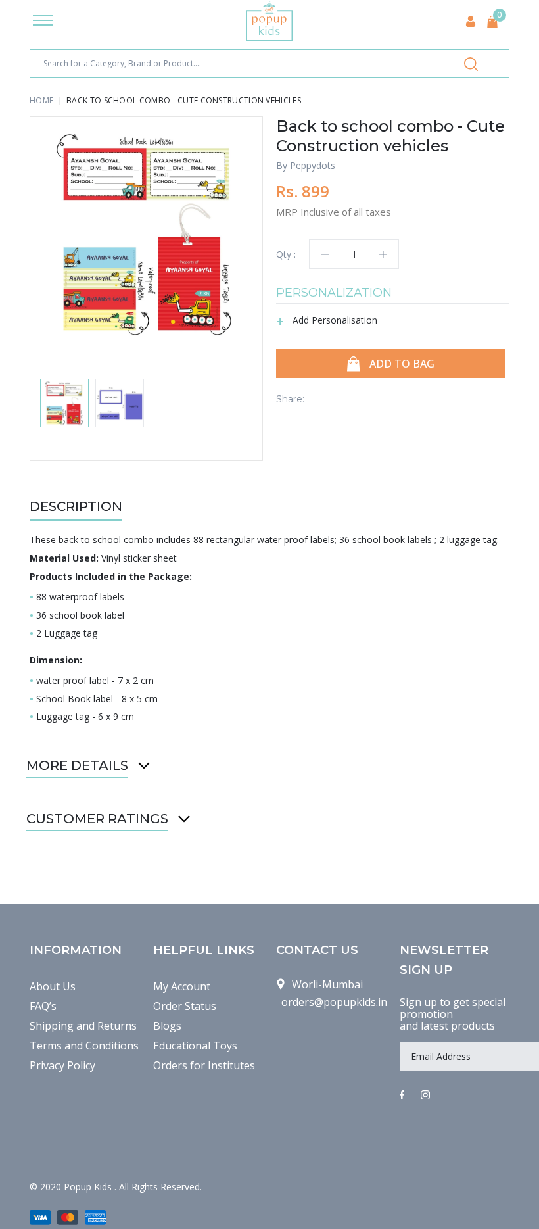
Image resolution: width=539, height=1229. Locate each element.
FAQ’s (43, 1006)
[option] (146, 233)
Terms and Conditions (84, 1045)
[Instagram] (425, 1095)
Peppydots (312, 165)
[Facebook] (402, 1095)
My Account (181, 986)
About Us (53, 986)
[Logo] (269, 21)
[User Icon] (471, 21)
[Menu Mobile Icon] (43, 22)
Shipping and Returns (83, 1026)
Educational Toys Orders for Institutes (204, 1055)
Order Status (184, 1006)
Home (41, 100)
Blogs (167, 1026)
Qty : (286, 254)
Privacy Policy (62, 1065)
